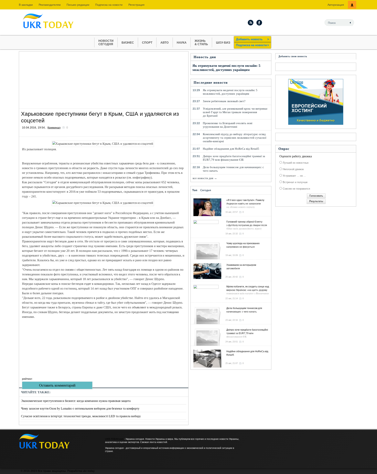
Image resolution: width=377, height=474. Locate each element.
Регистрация (136, 4)
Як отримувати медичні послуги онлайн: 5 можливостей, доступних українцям (226, 68)
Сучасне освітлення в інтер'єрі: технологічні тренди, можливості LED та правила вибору (81, 416)
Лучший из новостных (295, 162)
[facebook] (259, 23)
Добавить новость (252, 39)
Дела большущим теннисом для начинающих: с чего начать (233, 169)
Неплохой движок (293, 169)
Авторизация (336, 4)
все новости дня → (205, 178)
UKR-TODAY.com (114, 439)
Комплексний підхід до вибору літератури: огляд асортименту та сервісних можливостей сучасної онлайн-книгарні (234, 138)
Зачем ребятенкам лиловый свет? (224, 101)
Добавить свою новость (292, 56)
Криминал (54, 127)
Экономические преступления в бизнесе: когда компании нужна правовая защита (76, 401)
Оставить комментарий (57, 385)
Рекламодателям (50, 4)
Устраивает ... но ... (294, 175)
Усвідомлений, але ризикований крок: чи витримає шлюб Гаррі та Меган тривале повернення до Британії (235, 112)
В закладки (26, 4)
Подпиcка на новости (109, 4)
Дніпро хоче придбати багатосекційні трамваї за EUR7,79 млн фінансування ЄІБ (234, 158)
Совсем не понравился (296, 188)
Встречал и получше (294, 182)
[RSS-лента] (250, 23)
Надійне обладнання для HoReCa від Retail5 (231, 148)
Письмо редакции (78, 4)
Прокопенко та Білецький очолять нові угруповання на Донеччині (227, 125)
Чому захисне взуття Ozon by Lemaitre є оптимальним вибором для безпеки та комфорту (80, 408)
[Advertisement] (103, 78)
